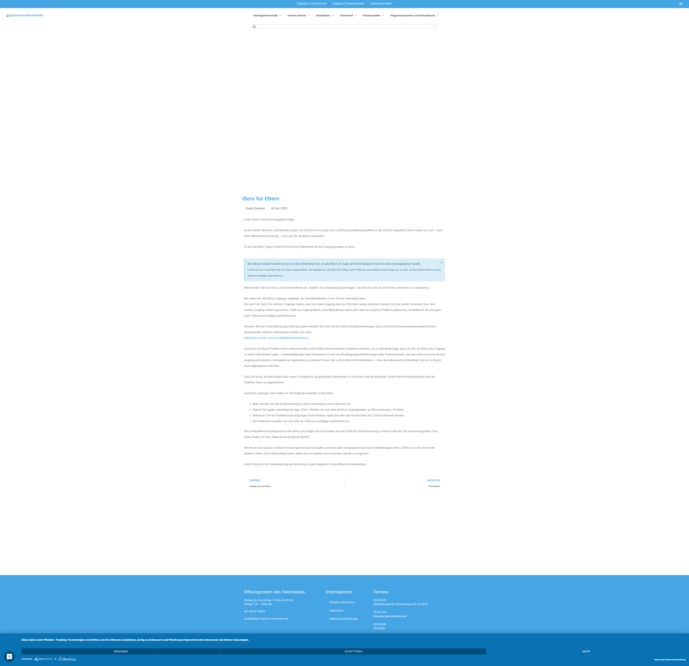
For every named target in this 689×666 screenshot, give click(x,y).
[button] (681, 4)
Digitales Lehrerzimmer (312, 3)
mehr (586, 651)
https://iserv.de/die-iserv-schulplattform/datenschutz (276, 337)
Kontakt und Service (342, 602)
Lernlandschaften (381, 3)
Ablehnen (121, 651)
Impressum (336, 610)
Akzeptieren (353, 651)
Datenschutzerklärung (343, 618)
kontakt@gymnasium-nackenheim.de (266, 618)
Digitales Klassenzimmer (348, 3)
